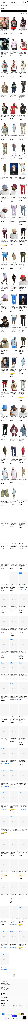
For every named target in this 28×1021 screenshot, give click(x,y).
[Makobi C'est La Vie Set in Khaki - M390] (4, 362)
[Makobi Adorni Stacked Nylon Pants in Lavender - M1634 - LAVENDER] (14, 211)
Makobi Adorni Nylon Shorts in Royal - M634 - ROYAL (4, 266)
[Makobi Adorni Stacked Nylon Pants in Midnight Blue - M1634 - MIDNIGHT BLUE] (23, 211)
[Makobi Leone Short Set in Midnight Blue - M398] (14, 149)
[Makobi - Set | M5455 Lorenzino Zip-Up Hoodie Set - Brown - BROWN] (4, 688)
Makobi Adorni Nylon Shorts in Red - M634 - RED (4, 393)
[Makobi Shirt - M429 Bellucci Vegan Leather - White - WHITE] (4, 912)
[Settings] (23, 2)
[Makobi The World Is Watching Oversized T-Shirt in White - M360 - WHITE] (14, 66)
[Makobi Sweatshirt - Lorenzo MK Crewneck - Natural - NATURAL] (14, 753)
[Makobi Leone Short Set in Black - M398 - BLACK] (23, 149)
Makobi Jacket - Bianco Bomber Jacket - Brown (22, 761)
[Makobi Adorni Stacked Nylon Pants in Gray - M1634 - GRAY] (23, 385)
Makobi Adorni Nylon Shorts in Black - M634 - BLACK (23, 241)
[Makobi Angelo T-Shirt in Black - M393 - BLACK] (23, 108)
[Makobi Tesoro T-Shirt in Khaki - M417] (4, 87)
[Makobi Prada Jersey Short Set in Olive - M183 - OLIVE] (4, 451)
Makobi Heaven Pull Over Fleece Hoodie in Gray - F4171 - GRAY (23, 629)
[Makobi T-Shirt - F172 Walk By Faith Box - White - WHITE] (23, 936)
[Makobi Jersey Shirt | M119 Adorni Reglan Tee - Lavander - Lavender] (14, 578)
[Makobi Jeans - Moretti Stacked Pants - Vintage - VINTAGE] (23, 775)
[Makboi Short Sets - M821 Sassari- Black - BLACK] (4, 980)
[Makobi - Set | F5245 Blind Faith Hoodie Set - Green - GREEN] (14, 688)
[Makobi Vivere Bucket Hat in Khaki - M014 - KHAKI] (4, 342)
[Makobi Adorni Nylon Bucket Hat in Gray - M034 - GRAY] (23, 410)
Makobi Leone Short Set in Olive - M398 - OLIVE (4, 177)
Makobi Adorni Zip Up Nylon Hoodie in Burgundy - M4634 (14, 438)
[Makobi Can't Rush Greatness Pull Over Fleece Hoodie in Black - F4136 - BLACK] (14, 621)
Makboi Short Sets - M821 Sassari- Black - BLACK (4, 988)
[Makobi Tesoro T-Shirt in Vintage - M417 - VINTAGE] (4, 129)
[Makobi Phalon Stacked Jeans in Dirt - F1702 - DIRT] (4, 621)
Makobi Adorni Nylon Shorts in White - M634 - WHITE (23, 177)
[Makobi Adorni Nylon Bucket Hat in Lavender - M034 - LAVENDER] (4, 299)
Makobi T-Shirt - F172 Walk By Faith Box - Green (14, 944)
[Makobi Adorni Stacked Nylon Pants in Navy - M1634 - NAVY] (14, 451)
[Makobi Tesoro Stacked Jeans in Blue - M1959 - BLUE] (23, 129)
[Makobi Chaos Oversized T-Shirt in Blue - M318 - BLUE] (4, 66)
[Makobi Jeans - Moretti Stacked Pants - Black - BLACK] (4, 732)
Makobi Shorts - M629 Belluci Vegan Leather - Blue (14, 873)
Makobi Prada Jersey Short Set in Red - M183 (23, 459)
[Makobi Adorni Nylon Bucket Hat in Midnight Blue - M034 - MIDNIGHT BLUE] (4, 189)
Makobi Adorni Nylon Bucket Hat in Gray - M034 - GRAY (23, 418)
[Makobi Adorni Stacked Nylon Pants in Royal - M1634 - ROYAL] (14, 299)
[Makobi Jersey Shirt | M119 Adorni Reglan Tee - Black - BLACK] (14, 557)
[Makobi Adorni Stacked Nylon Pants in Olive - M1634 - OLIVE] (23, 258)
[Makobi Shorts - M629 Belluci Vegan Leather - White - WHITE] (23, 888)
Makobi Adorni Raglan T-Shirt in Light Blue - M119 (4, 481)
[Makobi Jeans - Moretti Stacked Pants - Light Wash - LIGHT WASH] (14, 710)
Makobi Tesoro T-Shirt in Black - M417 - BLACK (4, 116)
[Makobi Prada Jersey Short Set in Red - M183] (23, 451)
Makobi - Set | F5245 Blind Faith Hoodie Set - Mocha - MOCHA (4, 675)
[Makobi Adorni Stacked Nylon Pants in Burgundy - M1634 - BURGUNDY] (4, 233)
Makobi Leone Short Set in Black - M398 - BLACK (23, 157)
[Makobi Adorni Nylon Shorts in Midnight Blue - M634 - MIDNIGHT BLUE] (14, 321)
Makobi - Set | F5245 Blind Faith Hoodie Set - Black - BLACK (14, 652)
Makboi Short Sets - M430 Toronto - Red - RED (4, 1008)
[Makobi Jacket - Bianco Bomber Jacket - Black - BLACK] (23, 732)
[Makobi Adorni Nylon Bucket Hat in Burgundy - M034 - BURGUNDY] (14, 189)
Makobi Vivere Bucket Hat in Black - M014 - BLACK (4, 329)
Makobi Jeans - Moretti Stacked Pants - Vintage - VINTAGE (23, 783)
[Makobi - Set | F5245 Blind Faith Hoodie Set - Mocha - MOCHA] (4, 667)
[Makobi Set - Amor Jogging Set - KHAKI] (4, 753)
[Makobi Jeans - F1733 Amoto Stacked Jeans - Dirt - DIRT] (4, 821)
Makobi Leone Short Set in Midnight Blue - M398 (14, 157)
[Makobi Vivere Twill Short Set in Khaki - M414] (14, 258)
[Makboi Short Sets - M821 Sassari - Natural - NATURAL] (14, 980)
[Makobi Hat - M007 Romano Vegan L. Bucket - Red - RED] (4, 865)
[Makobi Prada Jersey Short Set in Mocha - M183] (23, 473)
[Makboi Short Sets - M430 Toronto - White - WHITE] (23, 980)
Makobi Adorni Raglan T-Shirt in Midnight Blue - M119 (23, 501)
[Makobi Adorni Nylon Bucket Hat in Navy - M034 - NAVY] (14, 410)
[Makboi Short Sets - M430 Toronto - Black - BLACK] (14, 1000)
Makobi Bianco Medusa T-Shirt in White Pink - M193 (13, 523)
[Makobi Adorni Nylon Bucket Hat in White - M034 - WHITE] (4, 211)
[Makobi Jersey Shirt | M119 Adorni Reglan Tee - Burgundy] (4, 557)
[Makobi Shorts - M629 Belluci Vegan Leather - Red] (23, 844)
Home (2, 5)
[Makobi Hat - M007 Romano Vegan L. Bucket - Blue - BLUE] (23, 865)
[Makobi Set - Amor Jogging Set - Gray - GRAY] (4, 775)
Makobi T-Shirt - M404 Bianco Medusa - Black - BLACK (4, 852)
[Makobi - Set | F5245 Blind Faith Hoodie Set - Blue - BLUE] (14, 667)
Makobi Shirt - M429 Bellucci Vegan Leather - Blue (4, 896)
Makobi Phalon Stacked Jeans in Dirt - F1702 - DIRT (4, 629)
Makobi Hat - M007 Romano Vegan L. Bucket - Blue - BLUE (23, 873)
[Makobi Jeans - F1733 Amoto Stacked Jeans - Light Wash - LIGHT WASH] (14, 797)
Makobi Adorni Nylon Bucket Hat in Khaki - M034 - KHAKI (14, 241)
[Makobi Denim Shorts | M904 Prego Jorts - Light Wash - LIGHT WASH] (23, 515)
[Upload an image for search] (26, 256)
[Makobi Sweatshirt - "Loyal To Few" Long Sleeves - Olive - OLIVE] (14, 775)
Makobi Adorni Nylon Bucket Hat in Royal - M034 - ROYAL (4, 418)
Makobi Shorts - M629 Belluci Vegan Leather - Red (23, 852)
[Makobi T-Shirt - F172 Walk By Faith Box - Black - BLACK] (4, 936)
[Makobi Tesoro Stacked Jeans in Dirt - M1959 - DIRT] (4, 149)
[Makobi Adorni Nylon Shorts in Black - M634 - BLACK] (23, 233)
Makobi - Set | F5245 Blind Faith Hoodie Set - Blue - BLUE (14, 675)
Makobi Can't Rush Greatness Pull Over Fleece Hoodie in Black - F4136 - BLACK (13, 631)
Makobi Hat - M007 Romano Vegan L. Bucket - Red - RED (4, 873)
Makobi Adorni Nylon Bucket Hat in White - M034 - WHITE (4, 219)
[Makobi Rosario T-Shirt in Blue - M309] (14, 342)
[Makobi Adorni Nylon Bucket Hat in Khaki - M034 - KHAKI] (14, 233)
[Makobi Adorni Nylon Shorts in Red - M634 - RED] (4, 385)
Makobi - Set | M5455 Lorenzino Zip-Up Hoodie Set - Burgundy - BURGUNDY (23, 654)
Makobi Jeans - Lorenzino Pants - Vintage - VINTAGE (4, 718)
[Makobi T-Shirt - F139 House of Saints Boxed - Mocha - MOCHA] (23, 912)
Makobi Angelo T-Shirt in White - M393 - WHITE (23, 74)
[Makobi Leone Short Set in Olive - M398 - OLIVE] (4, 169)
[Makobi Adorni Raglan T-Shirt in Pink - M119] (14, 473)
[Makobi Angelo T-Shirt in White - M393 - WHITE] (23, 66)
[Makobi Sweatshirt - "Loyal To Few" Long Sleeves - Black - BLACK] (4, 797)
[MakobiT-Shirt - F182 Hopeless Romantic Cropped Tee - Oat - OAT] (23, 797)
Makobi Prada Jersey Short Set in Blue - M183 (14, 501)
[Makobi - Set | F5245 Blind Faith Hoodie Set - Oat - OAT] (23, 667)
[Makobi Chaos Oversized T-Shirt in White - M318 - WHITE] (23, 44)
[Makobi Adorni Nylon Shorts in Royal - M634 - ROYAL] (4, 258)
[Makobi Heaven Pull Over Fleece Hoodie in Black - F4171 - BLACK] (4, 600)
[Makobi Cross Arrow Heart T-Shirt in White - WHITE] (14, 44)
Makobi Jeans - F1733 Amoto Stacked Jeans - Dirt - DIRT (4, 829)
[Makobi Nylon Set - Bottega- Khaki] (14, 732)
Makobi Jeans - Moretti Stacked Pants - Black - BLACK (4, 740)
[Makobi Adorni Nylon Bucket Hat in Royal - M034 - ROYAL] (4, 410)
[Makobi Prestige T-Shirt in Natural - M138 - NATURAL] (14, 385)
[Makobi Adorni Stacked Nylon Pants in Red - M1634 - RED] (23, 189)
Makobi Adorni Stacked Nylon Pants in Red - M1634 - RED (23, 197)
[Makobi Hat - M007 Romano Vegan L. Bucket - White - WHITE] (14, 888)
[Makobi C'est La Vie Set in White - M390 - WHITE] (14, 169)
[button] (26, 2)
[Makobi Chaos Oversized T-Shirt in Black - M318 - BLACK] (14, 23)
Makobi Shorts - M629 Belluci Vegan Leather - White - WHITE (23, 896)
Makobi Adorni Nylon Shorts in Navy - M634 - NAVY (14, 370)
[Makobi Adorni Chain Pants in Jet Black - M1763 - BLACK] (23, 321)
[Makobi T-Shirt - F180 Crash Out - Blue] (14, 959)
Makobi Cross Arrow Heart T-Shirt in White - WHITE (14, 52)
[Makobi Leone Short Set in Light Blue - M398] (14, 129)
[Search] (4, 2)
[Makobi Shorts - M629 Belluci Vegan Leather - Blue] (14, 865)
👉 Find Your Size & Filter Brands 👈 (14, 11)
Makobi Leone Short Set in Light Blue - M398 (13, 137)
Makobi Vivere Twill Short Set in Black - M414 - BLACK (13, 287)
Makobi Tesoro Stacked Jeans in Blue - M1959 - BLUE (23, 137)
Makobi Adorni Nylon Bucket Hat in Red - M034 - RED (23, 287)
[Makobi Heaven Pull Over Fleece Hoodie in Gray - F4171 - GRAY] (23, 621)
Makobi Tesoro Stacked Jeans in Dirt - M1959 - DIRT (4, 157)
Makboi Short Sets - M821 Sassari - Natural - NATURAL (13, 988)
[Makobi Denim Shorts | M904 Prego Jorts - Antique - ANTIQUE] (14, 537)
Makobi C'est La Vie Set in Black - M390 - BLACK (23, 307)
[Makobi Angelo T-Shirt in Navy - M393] (14, 87)
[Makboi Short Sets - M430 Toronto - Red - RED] (4, 1000)
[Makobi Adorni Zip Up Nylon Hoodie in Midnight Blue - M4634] (23, 430)
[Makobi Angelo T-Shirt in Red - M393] (14, 108)
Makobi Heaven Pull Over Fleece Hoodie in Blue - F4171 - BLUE (14, 608)
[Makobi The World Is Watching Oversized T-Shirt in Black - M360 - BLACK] (4, 44)
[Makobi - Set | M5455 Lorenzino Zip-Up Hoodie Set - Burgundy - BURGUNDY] (23, 644)
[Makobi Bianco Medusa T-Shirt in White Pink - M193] (14, 515)
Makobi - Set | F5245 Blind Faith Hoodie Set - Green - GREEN (14, 696)
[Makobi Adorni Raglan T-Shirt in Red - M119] (4, 515)
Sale (20, 573)
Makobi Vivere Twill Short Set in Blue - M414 (22, 370)
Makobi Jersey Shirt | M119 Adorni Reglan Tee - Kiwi (23, 565)
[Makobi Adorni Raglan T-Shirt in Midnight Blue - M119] (23, 493)
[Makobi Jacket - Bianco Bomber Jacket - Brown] (23, 753)
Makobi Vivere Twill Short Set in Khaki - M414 (13, 266)
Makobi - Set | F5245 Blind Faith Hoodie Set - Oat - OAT (23, 675)
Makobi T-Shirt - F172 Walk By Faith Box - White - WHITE (23, 944)
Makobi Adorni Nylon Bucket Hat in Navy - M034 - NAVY (14, 418)
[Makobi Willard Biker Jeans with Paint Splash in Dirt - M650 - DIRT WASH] (4, 493)
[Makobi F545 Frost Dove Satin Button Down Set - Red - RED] (23, 578)
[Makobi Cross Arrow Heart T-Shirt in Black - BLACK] (23, 23)
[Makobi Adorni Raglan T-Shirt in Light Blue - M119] (4, 473)
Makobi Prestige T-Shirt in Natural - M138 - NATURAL (13, 393)
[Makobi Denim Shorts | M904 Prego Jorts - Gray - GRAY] (4, 537)
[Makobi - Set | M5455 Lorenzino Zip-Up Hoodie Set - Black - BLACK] (4, 644)
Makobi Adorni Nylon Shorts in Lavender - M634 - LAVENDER (4, 287)
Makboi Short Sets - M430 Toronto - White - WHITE (23, 988)
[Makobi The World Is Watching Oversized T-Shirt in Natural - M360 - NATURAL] (4, 23)
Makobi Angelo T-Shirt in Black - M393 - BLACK (23, 116)
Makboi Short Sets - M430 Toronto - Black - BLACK (14, 1008)
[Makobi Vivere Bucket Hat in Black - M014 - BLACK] (4, 321)
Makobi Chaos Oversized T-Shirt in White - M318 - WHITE (23, 52)
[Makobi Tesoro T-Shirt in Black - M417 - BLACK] (4, 108)
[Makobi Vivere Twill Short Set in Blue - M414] (23, 362)
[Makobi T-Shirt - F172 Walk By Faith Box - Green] (14, 936)
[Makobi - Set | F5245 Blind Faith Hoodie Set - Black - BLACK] (14, 644)
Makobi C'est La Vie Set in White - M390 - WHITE (14, 177)
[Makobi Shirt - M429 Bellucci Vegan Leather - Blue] (4, 888)
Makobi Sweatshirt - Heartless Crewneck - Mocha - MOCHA (23, 696)
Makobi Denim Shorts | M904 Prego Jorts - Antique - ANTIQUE (14, 545)
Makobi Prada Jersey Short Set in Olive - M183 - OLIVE (4, 459)
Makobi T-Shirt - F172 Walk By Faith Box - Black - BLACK (4, 944)
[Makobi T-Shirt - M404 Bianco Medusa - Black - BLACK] (4, 844)
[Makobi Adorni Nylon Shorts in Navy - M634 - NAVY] (14, 362)
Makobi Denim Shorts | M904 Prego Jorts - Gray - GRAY (4, 545)
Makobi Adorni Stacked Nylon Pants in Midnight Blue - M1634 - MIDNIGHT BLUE (23, 220)
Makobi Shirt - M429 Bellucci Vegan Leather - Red (14, 852)
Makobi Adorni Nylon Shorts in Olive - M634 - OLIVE (23, 350)
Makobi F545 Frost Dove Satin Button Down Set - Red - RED (23, 586)
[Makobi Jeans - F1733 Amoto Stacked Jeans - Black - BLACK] (23, 821)
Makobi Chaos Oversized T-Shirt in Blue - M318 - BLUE (4, 74)
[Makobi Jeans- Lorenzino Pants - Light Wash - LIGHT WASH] (23, 710)
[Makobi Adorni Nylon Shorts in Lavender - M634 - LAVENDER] (4, 279)
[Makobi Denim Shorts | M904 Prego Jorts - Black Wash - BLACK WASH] (4, 578)
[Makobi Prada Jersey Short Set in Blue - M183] (14, 493)
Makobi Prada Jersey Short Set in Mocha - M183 (23, 481)
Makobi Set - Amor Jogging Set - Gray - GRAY (4, 783)
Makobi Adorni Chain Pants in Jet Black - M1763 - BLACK (23, 329)
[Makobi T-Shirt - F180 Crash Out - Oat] (4, 959)
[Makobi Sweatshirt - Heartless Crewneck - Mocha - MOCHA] (23, 688)
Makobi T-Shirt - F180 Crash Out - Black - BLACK (23, 967)
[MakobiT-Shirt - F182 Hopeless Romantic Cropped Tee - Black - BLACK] (14, 821)
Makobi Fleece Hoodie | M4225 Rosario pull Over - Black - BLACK (23, 545)
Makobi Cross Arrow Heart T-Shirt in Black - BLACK (23, 31)
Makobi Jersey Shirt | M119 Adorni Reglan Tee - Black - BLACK (14, 565)
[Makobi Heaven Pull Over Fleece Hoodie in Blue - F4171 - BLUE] (14, 600)
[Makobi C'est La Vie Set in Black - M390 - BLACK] (23, 299)
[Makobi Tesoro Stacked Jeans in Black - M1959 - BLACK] (23, 87)
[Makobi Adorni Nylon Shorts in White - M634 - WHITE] (23, 169)
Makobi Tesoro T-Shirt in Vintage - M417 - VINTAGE (4, 137)
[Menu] (1, 2)
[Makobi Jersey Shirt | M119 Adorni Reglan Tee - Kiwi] (23, 557)
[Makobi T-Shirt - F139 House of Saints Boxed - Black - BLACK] (14, 912)
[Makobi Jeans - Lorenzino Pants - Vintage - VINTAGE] (4, 710)
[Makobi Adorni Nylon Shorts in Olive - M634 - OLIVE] (23, 342)
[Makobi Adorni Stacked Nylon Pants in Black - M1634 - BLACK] (4, 430)
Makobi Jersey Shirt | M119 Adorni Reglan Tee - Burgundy (4, 565)
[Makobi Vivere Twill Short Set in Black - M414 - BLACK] (14, 279)
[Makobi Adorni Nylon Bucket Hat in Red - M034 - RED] (23, 279)
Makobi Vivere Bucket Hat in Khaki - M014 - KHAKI (4, 350)
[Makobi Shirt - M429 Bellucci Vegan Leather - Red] (14, 844)
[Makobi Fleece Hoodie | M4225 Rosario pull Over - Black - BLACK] (23, 537)
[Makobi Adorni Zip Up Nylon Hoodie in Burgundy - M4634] (14, 430)
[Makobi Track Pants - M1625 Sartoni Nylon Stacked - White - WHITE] (23, 1000)
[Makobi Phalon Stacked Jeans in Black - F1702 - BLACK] (23, 600)
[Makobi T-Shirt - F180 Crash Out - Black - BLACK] (23, 959)
